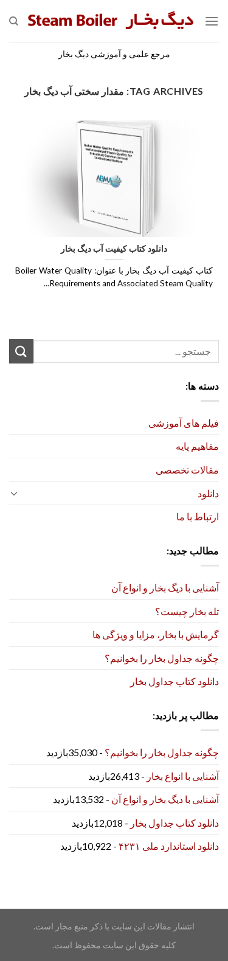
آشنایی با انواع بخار (183, 776)
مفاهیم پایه (197, 446)
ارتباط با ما (197, 516)
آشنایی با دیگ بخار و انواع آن (165, 587)
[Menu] (211, 21)
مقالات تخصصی (187, 469)
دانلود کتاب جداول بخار (174, 681)
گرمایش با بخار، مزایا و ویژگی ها (155, 634)
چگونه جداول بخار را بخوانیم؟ (162, 658)
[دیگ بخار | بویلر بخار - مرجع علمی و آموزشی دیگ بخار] (111, 21)
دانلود (208, 493)
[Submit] (21, 351)
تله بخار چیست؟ (187, 611)
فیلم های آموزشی (183, 423)
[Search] (13, 21)
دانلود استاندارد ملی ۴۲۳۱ (169, 846)
